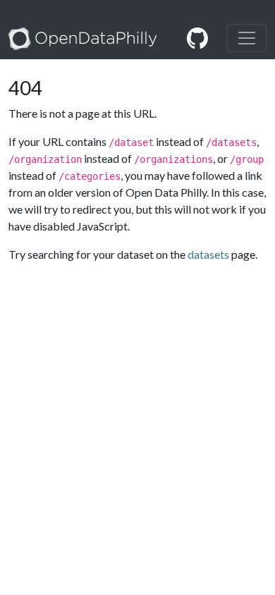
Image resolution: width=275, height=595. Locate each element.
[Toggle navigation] (247, 38)
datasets (208, 254)
